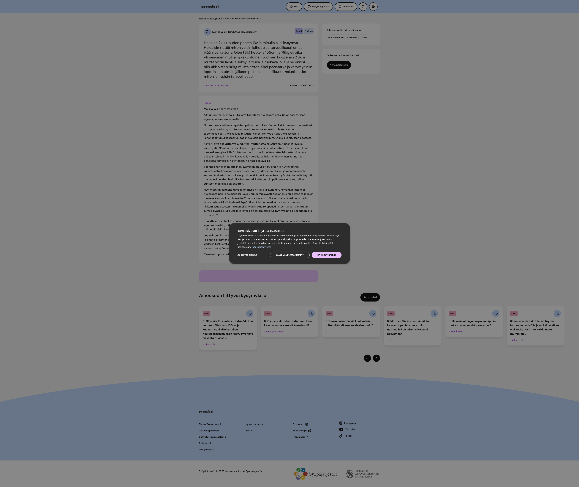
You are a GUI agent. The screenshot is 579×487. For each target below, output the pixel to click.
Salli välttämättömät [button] (290, 254)
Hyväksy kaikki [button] (326, 254)
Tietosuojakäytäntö (261, 246)
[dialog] (289, 243)
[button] (247, 255)
